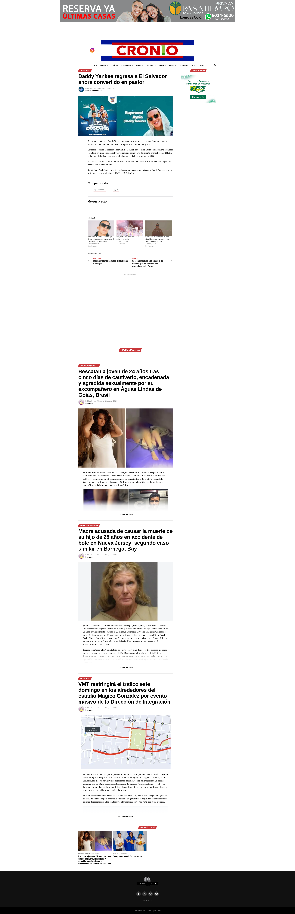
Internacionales (127, 65)
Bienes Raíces (150, 65)
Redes (202, 65)
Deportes (162, 65)
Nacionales (104, 65)
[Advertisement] (130, 310)
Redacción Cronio (95, 90)
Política (115, 65)
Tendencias (184, 65)
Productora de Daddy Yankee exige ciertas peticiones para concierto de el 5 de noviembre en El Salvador (101, 239)
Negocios (139, 65)
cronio (90, 403)
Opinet (194, 65)
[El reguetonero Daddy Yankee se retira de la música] (130, 228)
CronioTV (172, 65)
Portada (94, 65)
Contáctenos (147, 900)
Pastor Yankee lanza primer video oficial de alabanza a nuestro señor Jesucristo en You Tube (157, 239)
